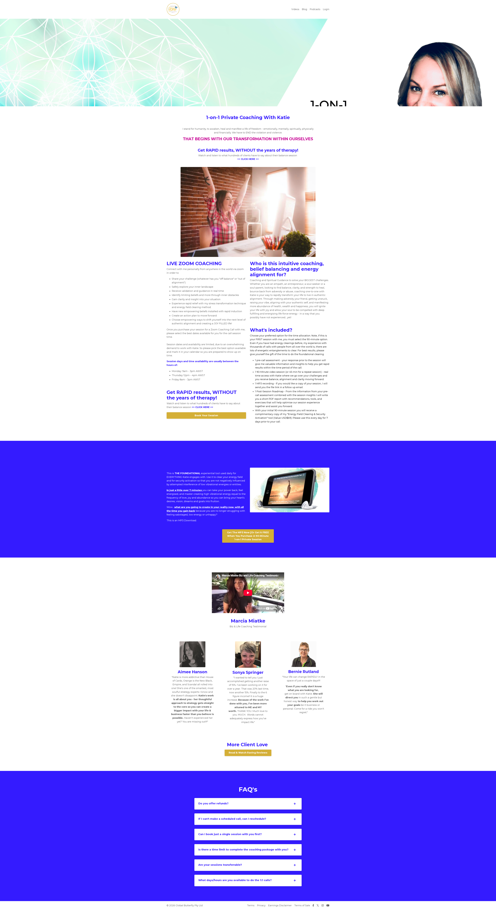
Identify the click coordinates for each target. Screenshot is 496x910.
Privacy (261, 905)
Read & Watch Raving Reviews (248, 752)
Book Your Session (206, 415)
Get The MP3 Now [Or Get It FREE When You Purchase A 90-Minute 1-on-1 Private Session (248, 536)
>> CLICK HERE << (248, 159)
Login (326, 9)
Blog (304, 9)
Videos (295, 9)
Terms (250, 905)
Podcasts (315, 9)
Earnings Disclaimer (280, 905)
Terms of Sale (302, 905)
